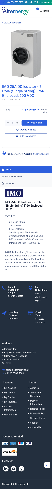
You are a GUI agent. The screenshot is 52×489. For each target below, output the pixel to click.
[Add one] (17, 122)
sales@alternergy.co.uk (40, 2)
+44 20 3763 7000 (14, 373)
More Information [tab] (13, 176)
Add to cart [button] (36, 122)
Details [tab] (7, 169)
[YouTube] (13, 468)
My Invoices (10, 402)
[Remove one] (7, 122)
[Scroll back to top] (47, 465)
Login (25, 109)
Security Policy (37, 418)
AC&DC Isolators (12, 22)
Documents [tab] (10, 183)
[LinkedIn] (5, 468)
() (40, 154)
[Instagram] (21, 468)
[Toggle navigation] (44, 11)
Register (35, 109)
